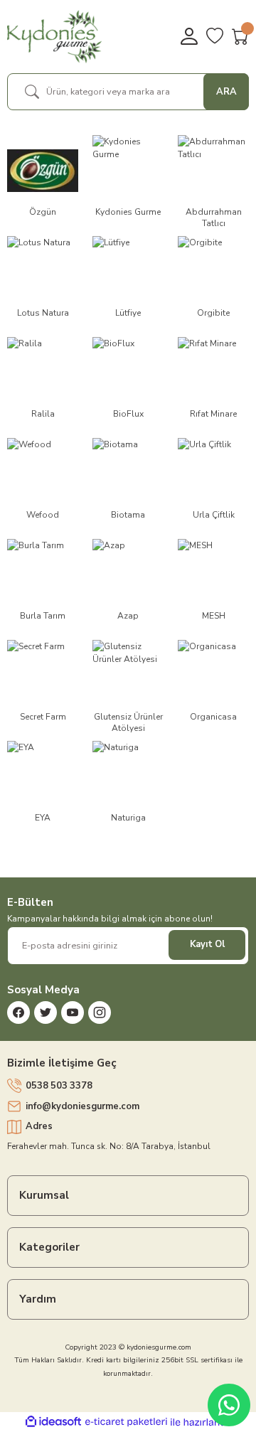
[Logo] (54, 36)
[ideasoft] (53, 1422)
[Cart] (240, 36)
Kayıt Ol (207, 944)
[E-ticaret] (126, 1421)
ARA (226, 91)
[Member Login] (189, 36)
